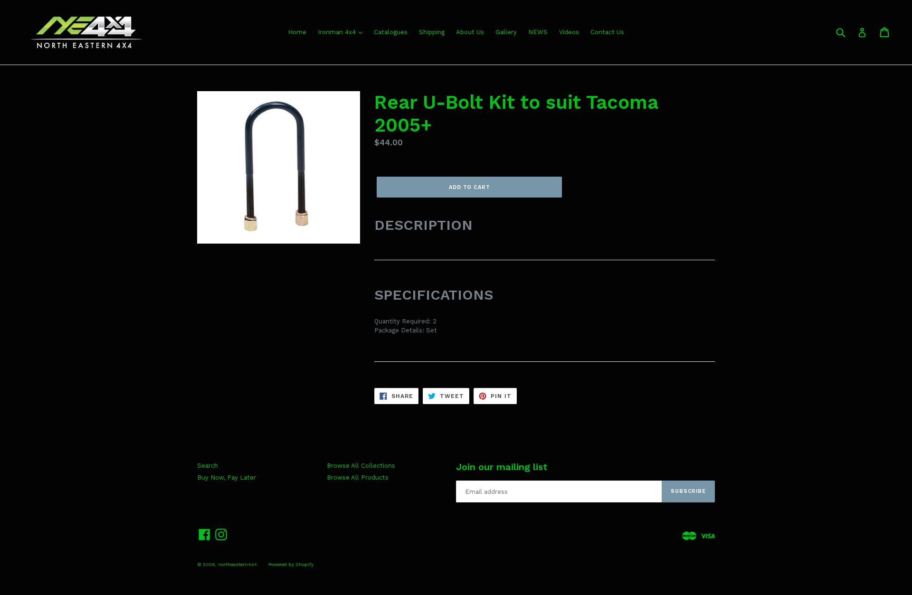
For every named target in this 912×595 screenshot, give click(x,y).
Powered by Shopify (291, 564)
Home (297, 32)
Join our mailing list (502, 466)
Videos (569, 32)
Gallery (506, 32)
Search (207, 465)
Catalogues (391, 32)
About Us (470, 32)
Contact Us (607, 32)
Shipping (432, 32)
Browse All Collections (361, 465)
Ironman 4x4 (338, 32)
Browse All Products (358, 477)
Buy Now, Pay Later (226, 477)
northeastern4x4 (237, 564)
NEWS (538, 32)
